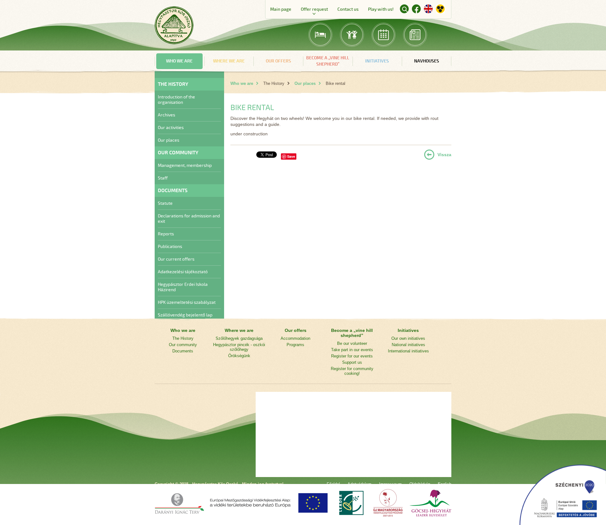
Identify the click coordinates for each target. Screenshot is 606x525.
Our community (183, 344)
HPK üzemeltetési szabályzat (187, 302)
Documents (182, 351)
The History (182, 338)
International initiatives (408, 351)
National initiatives (408, 344)
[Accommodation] (320, 35)
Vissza (444, 154)
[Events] (383, 35)
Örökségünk (239, 355)
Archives (166, 115)
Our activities (171, 127)
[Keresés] (404, 8)
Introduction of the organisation (176, 99)
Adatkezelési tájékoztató (183, 271)
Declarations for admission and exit (189, 218)
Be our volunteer (352, 343)
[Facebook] (416, 9)
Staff (163, 178)
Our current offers (176, 259)
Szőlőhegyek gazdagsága (239, 338)
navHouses (426, 61)
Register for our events (352, 356)
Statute (165, 203)
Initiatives (377, 61)
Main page (280, 9)
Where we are (229, 61)
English (428, 8)
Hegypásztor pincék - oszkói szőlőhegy (239, 347)
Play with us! (381, 9)
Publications (170, 246)
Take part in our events (352, 349)
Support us (352, 362)
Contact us (348, 9)
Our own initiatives (408, 338)
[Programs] (352, 35)
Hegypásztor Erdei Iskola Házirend (183, 287)
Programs (295, 344)
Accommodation (295, 338)
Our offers (278, 61)
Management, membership (185, 165)
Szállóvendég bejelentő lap (185, 315)
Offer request (314, 9)
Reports (166, 234)
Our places (168, 140)
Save (291, 156)
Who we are (179, 61)
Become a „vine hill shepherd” (327, 61)
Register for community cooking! (352, 371)
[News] (415, 35)
